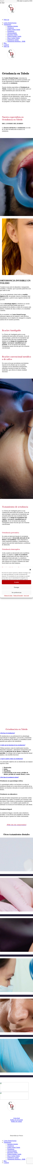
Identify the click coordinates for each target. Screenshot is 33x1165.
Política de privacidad (16, 1120)
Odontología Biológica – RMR (16, 1159)
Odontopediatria (12, 1151)
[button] (30, 570)
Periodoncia (10, 1149)
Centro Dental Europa (10, 1140)
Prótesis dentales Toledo (14, 1154)
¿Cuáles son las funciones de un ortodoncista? (12, 745)
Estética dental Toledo (13, 1147)
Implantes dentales (12, 1144)
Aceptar (16, 582)
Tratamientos (7, 1142)
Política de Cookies (8, 595)
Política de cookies (16, 1121)
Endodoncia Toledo (13, 1157)
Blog (5, 1161)
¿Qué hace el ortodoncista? (7, 733)
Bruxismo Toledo (12, 1152)
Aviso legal (16, 1118)
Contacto (6, 1162)
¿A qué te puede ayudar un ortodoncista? (11, 758)
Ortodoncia (10, 1146)
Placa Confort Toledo (13, 1156)
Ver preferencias (16, 592)
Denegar (16, 587)
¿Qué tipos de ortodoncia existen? (9, 777)
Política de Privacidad (18, 595)
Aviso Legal (26, 595)
